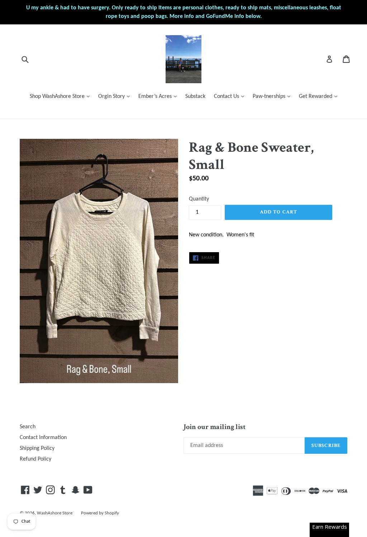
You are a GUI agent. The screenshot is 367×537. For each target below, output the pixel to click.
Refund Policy (35, 459)
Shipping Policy (37, 448)
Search (27, 427)
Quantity (199, 199)
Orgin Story (115, 96)
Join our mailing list (215, 427)
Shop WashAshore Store (61, 96)
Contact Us (231, 96)
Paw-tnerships (273, 96)
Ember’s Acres (159, 96)
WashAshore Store (54, 513)
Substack (195, 96)
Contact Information (43, 438)
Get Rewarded (320, 96)
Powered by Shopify (100, 513)
